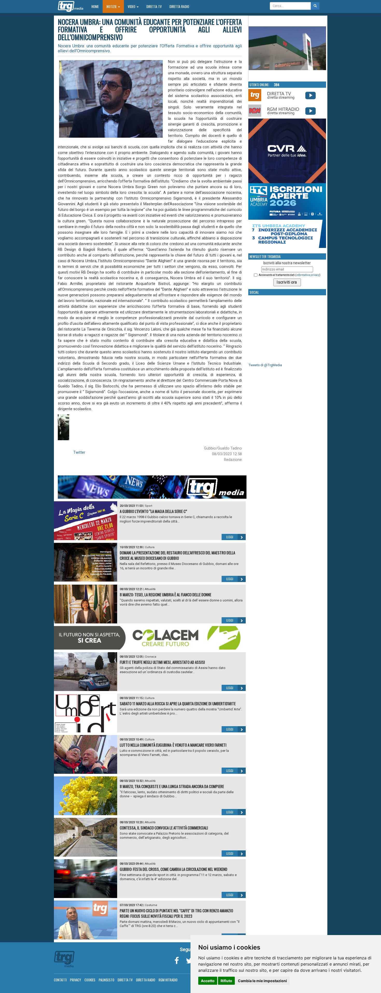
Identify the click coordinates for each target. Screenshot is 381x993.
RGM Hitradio (168, 979)
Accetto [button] (208, 981)
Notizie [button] (112, 6)
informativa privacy (307, 275)
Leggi (229, 537)
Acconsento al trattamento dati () (289, 275)
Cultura (149, 547)
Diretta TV (154, 6)
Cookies (89, 979)
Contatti (60, 979)
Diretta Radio (179, 6)
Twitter (79, 452)
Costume (151, 905)
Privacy (75, 979)
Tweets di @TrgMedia (265, 365)
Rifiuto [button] (226, 981)
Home (97, 6)
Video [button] (132, 6)
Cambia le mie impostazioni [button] (262, 981)
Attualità (150, 589)
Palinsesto (106, 979)
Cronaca (150, 656)
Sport (148, 505)
